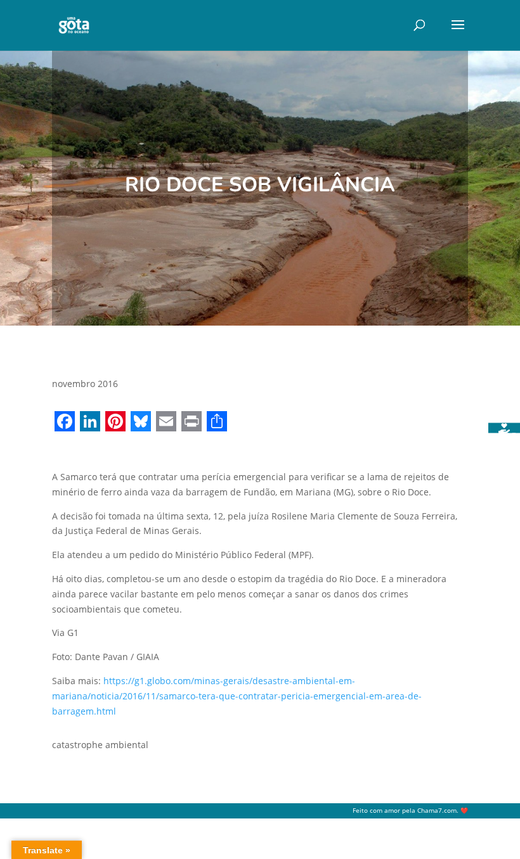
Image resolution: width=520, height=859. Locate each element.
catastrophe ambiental (100, 745)
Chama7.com (437, 810)
